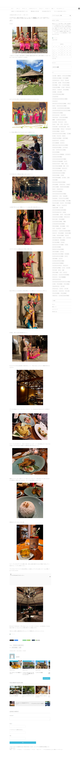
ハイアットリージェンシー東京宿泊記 (58, 154)
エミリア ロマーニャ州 (62, 126)
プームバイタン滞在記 (56, 293)
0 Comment (11, 23)
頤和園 (54, 119)
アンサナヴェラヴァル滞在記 (57, 147)
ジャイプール (68, 237)
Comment (11, 715)
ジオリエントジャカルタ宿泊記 (57, 191)
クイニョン (58, 205)
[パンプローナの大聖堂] (41, 664)
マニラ (61, 272)
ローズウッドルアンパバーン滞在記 (58, 256)
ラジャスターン (68, 154)
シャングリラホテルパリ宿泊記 (57, 221)
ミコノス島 (54, 75)
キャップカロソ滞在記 (56, 242)
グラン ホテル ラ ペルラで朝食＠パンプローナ (16, 673)
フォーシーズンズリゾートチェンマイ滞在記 (59, 193)
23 (61, 54)
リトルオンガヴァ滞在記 (56, 87)
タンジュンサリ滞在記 (56, 152)
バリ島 (20, 647)
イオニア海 (54, 108)
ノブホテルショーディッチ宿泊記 (58, 112)
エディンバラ (66, 124)
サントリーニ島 (55, 219)
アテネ (66, 163)
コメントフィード (55, 309)
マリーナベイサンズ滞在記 (66, 75)
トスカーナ (62, 131)
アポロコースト (55, 295)
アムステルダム (55, 198)
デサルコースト (65, 265)
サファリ (54, 189)
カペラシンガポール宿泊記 (64, 117)
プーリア (65, 161)
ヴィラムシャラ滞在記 (56, 131)
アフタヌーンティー (60, 189)
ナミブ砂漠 (68, 133)
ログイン (53, 304)
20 (53, 54)
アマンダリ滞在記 (14, 647)
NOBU (62, 163)
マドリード (65, 272)
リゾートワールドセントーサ (57, 212)
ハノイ (64, 237)
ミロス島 (54, 235)
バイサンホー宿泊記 (56, 214)
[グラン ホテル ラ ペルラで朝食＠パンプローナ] (16, 664)
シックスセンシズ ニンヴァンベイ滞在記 (59, 200)
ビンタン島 (68, 267)
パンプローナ (62, 140)
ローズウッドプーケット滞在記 (61, 149)
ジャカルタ (62, 242)
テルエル (54, 124)
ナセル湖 (64, 228)
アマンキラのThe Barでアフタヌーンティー (17, 575)
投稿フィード (54, 306)
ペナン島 (63, 87)
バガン (54, 149)
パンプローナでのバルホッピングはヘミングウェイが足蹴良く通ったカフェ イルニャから (28, 673)
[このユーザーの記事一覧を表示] (12, 656)
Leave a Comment (19, 650)
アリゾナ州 (62, 286)
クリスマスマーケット (56, 80)
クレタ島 (62, 175)
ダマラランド (68, 87)
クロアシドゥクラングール (57, 279)
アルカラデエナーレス (56, 286)
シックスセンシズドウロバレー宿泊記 (58, 260)
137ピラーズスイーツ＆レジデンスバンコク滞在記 (60, 145)
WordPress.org (54, 311)
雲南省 (65, 221)
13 (53, 52)
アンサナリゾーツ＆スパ (56, 163)
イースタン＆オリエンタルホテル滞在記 (59, 223)
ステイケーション (55, 288)
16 (61, 52)
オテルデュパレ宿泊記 (60, 235)
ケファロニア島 (55, 126)
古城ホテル (59, 75)
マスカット (54, 89)
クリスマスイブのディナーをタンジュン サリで (41, 696)
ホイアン (54, 105)
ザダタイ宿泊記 (55, 258)
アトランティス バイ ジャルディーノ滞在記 (59, 133)
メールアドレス (12, 729)
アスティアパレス (55, 117)
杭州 (63, 270)
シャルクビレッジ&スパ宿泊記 (57, 156)
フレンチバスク (63, 115)
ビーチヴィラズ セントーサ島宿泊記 (58, 263)
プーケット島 (55, 270)
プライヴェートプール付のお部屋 (58, 161)
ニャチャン (61, 288)
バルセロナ (68, 184)
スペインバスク (55, 274)
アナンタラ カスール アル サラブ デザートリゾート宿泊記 (61, 281)
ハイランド (62, 251)
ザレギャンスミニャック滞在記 (61, 105)
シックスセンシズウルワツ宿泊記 (64, 295)
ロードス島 (64, 177)
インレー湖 (66, 288)
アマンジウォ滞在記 (56, 251)
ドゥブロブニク (58, 228)
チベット (62, 80)
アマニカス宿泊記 (55, 184)
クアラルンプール (62, 184)
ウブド (67, 226)
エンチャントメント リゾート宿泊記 (58, 244)
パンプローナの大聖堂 (39, 672)
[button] (79, 9)
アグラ (62, 124)
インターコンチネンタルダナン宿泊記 (58, 94)
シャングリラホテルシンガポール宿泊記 (63, 108)
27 (53, 56)
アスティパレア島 (67, 214)
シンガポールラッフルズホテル (61, 119)
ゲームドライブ (55, 101)
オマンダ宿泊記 (62, 226)
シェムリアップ (64, 205)
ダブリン (59, 270)
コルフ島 (59, 82)
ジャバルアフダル (55, 96)
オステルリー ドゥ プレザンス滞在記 (58, 249)
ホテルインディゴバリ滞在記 (57, 237)
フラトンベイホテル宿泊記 (57, 168)
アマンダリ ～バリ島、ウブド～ (18, 645)
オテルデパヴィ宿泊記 (56, 175)
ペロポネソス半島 (55, 207)
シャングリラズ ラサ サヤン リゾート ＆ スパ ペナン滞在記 (61, 110)
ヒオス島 (64, 212)
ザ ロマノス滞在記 (55, 272)
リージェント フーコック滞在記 (63, 198)
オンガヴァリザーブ (56, 140)
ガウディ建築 (68, 200)
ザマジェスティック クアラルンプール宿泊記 (59, 103)
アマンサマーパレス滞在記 (57, 267)
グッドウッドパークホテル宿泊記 (64, 274)
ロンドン (66, 256)
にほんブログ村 (54, 39)
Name (11, 723)
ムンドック (60, 258)
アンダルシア (60, 89)
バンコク (63, 267)
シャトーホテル (65, 147)
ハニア (54, 228)
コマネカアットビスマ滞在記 (57, 138)
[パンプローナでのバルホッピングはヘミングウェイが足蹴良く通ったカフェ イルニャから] (29, 664)
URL (10, 735)
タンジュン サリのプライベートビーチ (28, 696)
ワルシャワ (66, 235)
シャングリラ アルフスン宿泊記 (57, 170)
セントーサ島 (55, 82)
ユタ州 (58, 124)
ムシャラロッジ (55, 230)
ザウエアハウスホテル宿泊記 (64, 186)
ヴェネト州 (66, 80)
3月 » (55, 58)
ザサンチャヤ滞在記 (56, 226)
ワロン (68, 126)
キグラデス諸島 (65, 138)
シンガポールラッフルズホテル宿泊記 (64, 230)
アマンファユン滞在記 (66, 82)
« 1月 (53, 58)
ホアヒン (69, 103)
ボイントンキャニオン (56, 115)
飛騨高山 (54, 205)
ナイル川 (66, 244)
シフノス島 (61, 207)
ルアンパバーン (64, 168)
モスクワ (61, 214)
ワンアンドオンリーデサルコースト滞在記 (59, 182)
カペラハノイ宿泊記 (56, 186)
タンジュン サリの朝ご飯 (14, 695)
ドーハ (65, 170)
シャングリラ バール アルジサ (57, 265)
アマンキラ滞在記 (65, 89)
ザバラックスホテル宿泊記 (57, 177)
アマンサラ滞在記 (63, 293)
